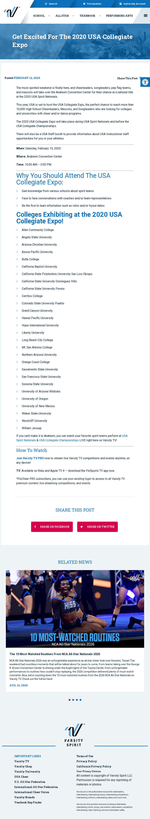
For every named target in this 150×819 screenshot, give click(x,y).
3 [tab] (77, 700)
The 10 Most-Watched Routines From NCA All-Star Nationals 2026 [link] (55, 654)
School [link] (39, 15)
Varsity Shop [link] (23, 766)
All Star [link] (62, 15)
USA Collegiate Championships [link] (59, 440)
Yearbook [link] (87, 15)
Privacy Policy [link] (86, 761)
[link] (145, 82)
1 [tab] (69, 700)
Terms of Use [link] (84, 756)
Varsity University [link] (27, 771)
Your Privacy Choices (88, 771)
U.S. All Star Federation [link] (30, 782)
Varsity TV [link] (21, 761)
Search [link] (53, 3)
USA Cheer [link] (21, 776)
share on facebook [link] (55, 526)
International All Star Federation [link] (36, 787)
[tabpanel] (75, 631)
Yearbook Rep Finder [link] (28, 802)
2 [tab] (73, 700)
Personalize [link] (94, 3)
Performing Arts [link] (119, 15)
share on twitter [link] (101, 526)
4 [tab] (80, 700)
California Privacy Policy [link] (93, 766)
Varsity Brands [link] (24, 797)
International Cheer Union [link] (31, 792)
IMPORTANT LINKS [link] (27, 756)
